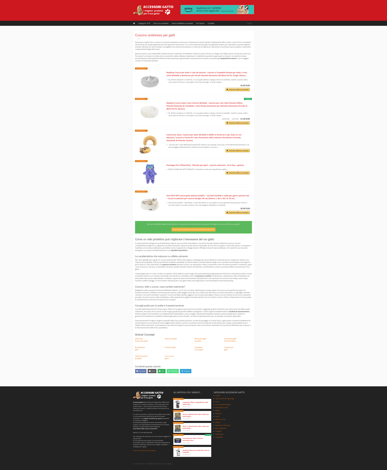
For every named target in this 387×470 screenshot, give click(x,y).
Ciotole (217, 396)
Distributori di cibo (221, 408)
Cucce (138, 39)
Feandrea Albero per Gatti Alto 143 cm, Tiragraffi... (196, 451)
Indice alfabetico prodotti (182, 23)
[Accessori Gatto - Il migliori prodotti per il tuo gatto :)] (153, 10)
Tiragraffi (218, 431)
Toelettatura (219, 434)
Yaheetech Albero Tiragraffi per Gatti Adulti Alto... (195, 403)
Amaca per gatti (171, 339)
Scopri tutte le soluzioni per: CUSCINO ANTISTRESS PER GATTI (193, 229)
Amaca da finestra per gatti (141, 340)
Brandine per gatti (140, 348)
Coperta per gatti (228, 348)
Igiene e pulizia (220, 419)
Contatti (211, 23)
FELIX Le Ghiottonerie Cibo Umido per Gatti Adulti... (196, 415)
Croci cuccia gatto (169, 357)
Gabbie (217, 410)
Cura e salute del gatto (222, 404)
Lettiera (217, 422)
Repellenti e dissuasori (223, 425)
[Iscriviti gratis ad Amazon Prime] (217, 9)
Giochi (217, 416)
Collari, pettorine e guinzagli (224, 399)
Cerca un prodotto (161, 23)
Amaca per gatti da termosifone (230, 340)
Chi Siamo (200, 23)
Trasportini (219, 437)
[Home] (134, 23)
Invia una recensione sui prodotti (144, 450)
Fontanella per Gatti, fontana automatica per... (193, 439)
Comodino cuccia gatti (199, 348)
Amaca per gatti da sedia (201, 340)
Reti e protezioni (220, 428)
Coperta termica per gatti (141, 357)
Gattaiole (218, 413)
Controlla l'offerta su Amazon (239, 89)
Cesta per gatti (170, 347)
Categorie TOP (144, 23)
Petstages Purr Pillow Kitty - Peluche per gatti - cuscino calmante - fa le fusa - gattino (205, 165)
